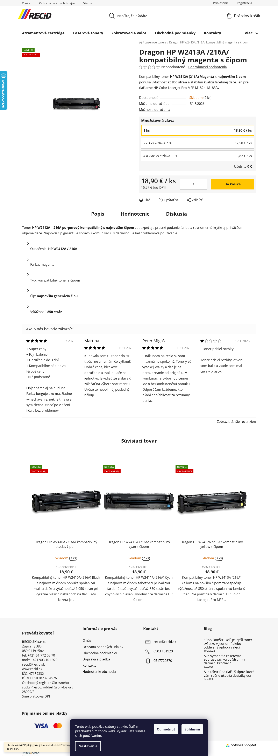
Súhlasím (192, 729)
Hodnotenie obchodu (99, 671)
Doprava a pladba (96, 659)
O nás (26, 3)
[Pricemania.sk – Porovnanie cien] (31, 752)
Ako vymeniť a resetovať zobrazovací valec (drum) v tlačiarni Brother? (224, 659)
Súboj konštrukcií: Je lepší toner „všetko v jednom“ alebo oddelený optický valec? (228, 643)
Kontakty (89, 665)
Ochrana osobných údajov (57, 3)
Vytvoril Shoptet (243, 745)
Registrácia (244, 3)
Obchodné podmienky (100, 653)
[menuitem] (43, 33)
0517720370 (163, 661)
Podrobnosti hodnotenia (207, 67)
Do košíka (232, 184)
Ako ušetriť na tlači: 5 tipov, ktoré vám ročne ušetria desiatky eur (229, 673)
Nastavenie (88, 746)
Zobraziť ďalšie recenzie (235, 421)
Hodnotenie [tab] (135, 213)
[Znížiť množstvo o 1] (183, 184)
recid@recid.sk (165, 642)
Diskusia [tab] (176, 213)
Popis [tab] (97, 213)
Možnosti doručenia (154, 109)
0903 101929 (163, 651)
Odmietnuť (166, 729)
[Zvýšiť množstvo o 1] (204, 184)
